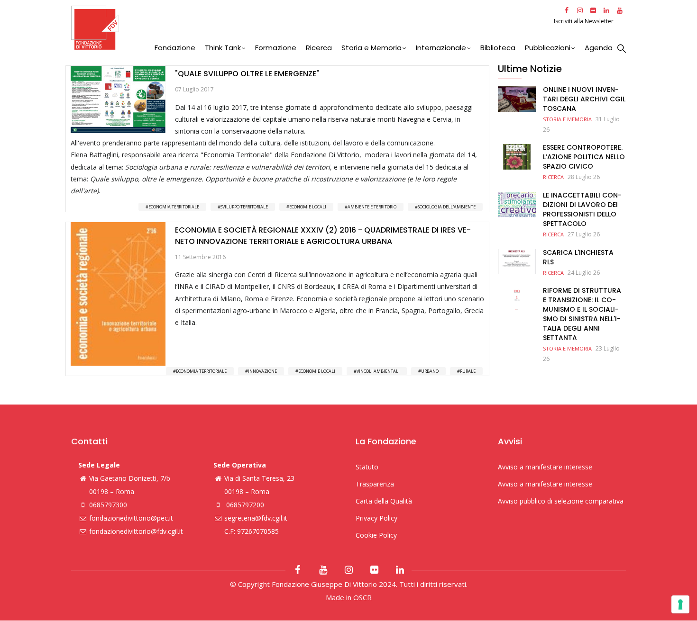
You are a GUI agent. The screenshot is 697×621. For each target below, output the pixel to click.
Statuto (367, 466)
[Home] (311, 28)
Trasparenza (375, 483)
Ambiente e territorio (372, 207)
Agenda (599, 48)
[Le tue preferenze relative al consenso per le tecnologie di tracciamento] (680, 604)
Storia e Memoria (371, 48)
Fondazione (175, 48)
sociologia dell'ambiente (447, 207)
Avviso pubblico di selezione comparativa (561, 500)
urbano (430, 371)
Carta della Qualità (384, 500)
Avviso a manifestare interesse (545, 466)
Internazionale (441, 48)
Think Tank (223, 48)
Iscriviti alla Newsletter (584, 21)
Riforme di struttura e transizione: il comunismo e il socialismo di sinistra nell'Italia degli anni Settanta (582, 314)
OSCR (362, 597)
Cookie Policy (376, 535)
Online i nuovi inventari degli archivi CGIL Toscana (584, 99)
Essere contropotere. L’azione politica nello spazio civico (584, 157)
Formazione (275, 48)
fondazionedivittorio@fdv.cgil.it (136, 531)
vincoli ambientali (378, 371)
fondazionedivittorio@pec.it (131, 517)
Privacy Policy (376, 517)
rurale (468, 371)
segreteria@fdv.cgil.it (255, 517)
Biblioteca (497, 48)
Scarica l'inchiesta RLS (578, 257)
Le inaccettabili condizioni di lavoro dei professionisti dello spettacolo (582, 209)
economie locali (307, 207)
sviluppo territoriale (244, 207)
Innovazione (262, 371)
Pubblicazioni (547, 48)
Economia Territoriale (173, 207)
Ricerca (319, 48)
